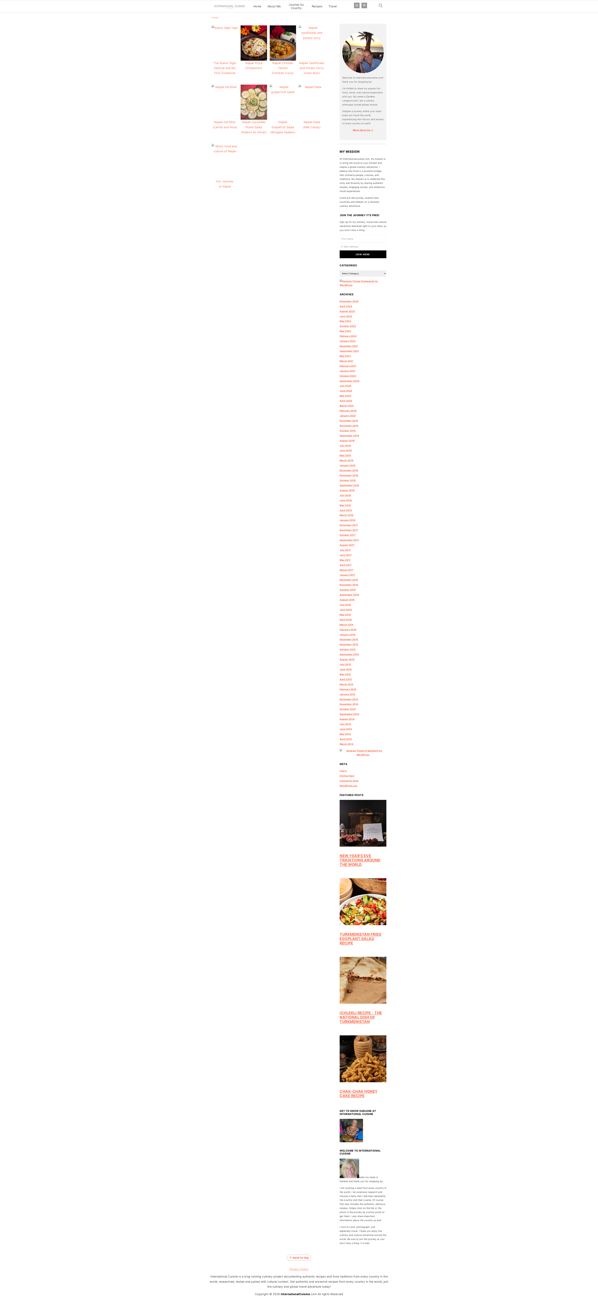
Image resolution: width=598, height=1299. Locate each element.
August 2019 (347, 440)
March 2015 (346, 684)
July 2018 (345, 495)
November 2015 (349, 644)
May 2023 (345, 321)
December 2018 (349, 470)
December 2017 (349, 525)
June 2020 (346, 390)
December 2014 (349, 699)
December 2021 (349, 346)
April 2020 (346, 400)
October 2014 (348, 709)
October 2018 (348, 480)
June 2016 (346, 609)
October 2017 (348, 535)
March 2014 (346, 744)
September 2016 (349, 594)
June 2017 (346, 555)
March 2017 (346, 570)
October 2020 (348, 376)
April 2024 (346, 306)
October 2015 (348, 649)
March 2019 (346, 460)
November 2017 (349, 530)
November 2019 (349, 425)
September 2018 (349, 485)
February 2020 (348, 410)
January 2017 (347, 575)
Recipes (317, 6)
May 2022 (345, 331)
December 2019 (349, 420)
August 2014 (347, 719)
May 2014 (345, 734)
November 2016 (349, 584)
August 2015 (347, 659)
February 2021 (348, 366)
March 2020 (347, 405)
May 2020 (345, 395)
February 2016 (348, 629)
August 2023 (347, 311)
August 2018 (347, 490)
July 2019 (345, 445)
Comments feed (349, 780)
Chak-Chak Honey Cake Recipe (359, 1093)
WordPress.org (348, 785)
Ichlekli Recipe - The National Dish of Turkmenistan (361, 1017)
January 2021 (347, 371)
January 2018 (347, 520)
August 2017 (347, 545)
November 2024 (349, 301)
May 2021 (345, 356)
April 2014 (346, 739)
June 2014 (346, 729)
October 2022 (348, 326)
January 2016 (347, 634)
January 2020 (348, 415)
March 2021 (346, 361)
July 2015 (345, 664)
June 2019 (346, 450)
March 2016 (346, 624)
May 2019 (345, 455)
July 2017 (345, 550)
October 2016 (348, 589)
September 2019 (349, 435)
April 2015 (346, 679)
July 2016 (345, 604)
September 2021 (349, 351)
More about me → (363, 130)
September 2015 (349, 654)
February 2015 (348, 689)
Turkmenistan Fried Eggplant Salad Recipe (360, 938)
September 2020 (349, 381)
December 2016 (349, 579)
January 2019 (347, 465)
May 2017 (345, 560)
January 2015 (347, 694)
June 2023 (346, 316)
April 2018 (346, 510)
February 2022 (348, 336)
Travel (333, 6)
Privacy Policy (299, 1269)
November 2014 (349, 704)
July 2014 (345, 724)
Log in (343, 770)
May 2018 (345, 505)
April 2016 (346, 619)
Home (257, 6)
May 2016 (345, 614)
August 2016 (347, 599)
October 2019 (348, 430)
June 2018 (346, 500)
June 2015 (346, 669)
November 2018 (349, 475)
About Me (274, 6)
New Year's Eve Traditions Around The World (360, 860)
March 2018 (346, 515)
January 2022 (348, 341)
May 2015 (345, 674)
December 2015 (349, 639)
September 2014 (349, 714)
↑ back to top (299, 1257)
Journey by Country (296, 6)
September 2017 (349, 540)
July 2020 (345, 385)
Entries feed (347, 775)
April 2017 (346, 565)
